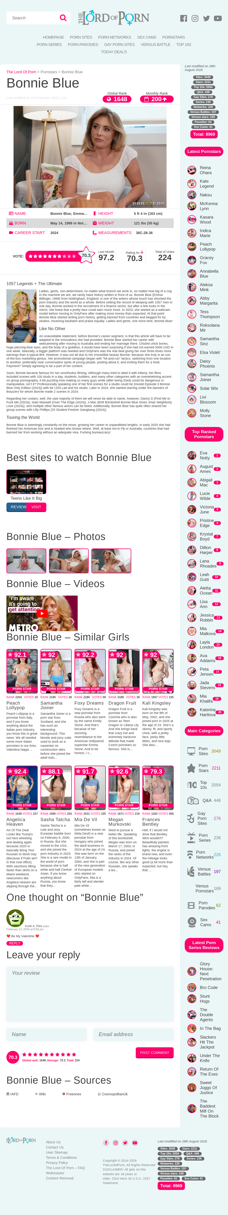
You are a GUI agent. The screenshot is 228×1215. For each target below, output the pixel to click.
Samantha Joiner (51, 705)
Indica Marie (205, 233)
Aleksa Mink (206, 287)
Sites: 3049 (203, 77)
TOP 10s (183, 44)
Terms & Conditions (61, 1158)
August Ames (206, 469)
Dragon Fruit (122, 703)
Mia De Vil (85, 819)
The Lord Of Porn (21, 72)
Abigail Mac (206, 482)
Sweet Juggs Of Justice (208, 1087)
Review (18, 507)
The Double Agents (206, 1014)
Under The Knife (210, 1058)
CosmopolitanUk (114, 1094)
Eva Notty (205, 455)
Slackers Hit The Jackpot (208, 1042)
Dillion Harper (206, 550)
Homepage (53, 37)
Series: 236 (203, 102)
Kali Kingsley (156, 703)
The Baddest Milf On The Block (209, 1108)
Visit (36, 507)
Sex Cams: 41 (203, 126)
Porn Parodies (83, 44)
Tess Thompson (210, 314)
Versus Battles (204, 871)
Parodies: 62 (203, 121)
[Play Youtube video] (42, 613)
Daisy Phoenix (207, 363)
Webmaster (55, 1173)
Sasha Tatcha (55, 819)
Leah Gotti (204, 577)
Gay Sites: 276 (203, 97)
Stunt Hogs (205, 999)
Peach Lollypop (15, 705)
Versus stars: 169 (203, 116)
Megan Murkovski (119, 822)
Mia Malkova (208, 631)
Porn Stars (204, 768)
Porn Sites (81, 37)
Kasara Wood (206, 219)
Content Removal (59, 1178)
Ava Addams (207, 658)
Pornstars (173, 37)
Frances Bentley (151, 822)
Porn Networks (114, 37)
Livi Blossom (208, 399)
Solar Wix (209, 388)
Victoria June (207, 509)
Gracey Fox (207, 260)
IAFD (13, 1094)
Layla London (207, 644)
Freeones (73, 1094)
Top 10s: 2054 (203, 87)
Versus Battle (155, 44)
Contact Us (55, 1147)
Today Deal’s (114, 52)
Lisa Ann (204, 604)
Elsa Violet (210, 352)
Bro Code (209, 987)
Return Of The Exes (209, 1071)
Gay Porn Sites (119, 44)
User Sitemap (57, 1152)
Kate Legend (207, 184)
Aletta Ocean (206, 590)
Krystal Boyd (206, 536)
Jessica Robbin (207, 617)
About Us (53, 1142)
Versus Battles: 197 (203, 111)
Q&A (207, 800)
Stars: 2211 (203, 82)
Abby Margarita (209, 301)
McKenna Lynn (209, 206)
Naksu (206, 194)
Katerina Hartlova (208, 712)
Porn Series (49, 44)
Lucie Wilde (205, 496)
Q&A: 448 (203, 92)
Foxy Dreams (89, 703)
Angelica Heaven (15, 822)
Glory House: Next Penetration (210, 971)
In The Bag (210, 1028)
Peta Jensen (206, 672)
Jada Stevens (207, 685)
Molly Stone (205, 413)
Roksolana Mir (210, 328)
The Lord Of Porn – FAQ (65, 1168)
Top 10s (203, 785)
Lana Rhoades (208, 563)
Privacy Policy (57, 1163)
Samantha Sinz (209, 341)
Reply (14, 943)
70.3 (86, 255)
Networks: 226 (203, 106)
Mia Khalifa (206, 699)
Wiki (42, 1094)
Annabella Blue (209, 273)
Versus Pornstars (205, 888)
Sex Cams (146, 37)
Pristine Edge (207, 523)
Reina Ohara (206, 170)
